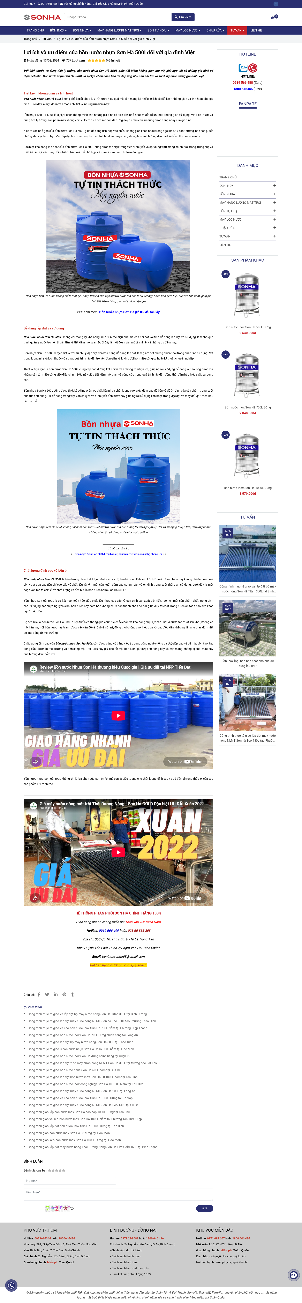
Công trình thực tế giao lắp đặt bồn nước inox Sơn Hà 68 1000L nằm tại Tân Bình (82, 1077)
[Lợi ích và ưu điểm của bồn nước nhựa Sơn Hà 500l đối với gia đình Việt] (42, 17)
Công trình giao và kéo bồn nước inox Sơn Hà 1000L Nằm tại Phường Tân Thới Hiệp (85, 1119)
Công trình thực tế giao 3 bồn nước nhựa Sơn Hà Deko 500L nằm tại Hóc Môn (81, 1049)
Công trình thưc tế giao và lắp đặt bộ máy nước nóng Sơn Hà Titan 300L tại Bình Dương (87, 1014)
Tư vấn (47, 39)
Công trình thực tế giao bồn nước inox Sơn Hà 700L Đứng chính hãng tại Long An (83, 1035)
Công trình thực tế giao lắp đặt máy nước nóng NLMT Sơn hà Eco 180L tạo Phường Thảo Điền (92, 1021)
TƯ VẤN (236, 30)
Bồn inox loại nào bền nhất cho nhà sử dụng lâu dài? (247, 663)
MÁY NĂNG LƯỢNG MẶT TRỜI (118, 30)
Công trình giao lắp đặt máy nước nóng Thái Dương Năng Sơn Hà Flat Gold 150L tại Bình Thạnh (92, 1147)
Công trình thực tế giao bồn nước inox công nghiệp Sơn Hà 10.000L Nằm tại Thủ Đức (85, 1084)
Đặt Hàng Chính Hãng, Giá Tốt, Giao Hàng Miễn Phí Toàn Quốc (103, 3)
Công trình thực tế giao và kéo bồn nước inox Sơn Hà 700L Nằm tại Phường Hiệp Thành (87, 1028)
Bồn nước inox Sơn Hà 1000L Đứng (248, 488)
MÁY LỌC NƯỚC (186, 30)
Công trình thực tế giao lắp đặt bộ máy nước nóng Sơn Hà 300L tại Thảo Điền (80, 1042)
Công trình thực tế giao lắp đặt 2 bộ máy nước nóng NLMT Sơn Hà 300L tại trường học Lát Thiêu (93, 1063)
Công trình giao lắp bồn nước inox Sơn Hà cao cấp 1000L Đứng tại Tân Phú (79, 1112)
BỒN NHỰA (81, 30)
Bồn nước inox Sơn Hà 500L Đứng (248, 327)
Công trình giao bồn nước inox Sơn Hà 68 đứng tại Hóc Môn (69, 1133)
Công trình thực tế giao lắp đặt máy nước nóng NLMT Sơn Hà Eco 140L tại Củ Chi (83, 1105)
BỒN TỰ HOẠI (157, 30)
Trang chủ (30, 39)
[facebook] (276, 3)
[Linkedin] (56, 994)
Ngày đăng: (34, 60)
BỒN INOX (57, 30)
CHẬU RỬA (214, 30)
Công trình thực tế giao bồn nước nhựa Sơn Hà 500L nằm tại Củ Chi (74, 1070)
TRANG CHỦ (35, 30)
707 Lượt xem (75, 60)
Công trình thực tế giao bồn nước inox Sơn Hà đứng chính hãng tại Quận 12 (79, 1056)
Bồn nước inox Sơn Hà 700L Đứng (248, 407)
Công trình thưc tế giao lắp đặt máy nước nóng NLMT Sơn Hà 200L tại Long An (81, 1091)
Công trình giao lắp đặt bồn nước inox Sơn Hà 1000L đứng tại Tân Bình (76, 1126)
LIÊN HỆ (256, 30)
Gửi (204, 1208)
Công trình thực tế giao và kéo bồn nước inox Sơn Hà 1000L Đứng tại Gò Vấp (80, 1098)
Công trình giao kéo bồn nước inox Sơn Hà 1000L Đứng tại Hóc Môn (74, 1140)
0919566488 (49, 3)
